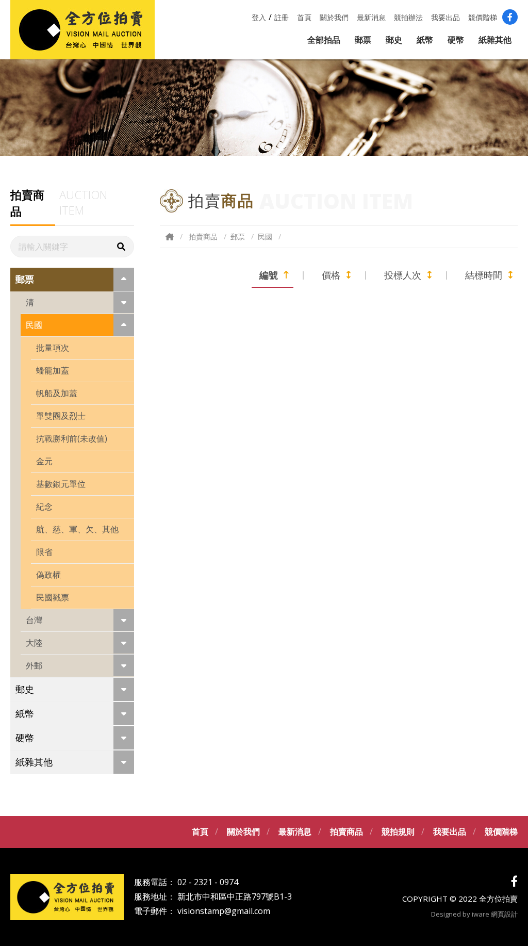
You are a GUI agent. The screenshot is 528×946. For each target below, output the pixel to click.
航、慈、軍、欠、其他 (77, 529)
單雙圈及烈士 (61, 415)
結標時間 (483, 275)
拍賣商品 (203, 236)
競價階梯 (482, 17)
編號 (268, 275)
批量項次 (52, 347)
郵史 (394, 39)
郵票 (363, 39)
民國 (34, 325)
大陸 (34, 642)
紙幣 (425, 39)
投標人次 (402, 275)
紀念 (44, 506)
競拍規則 (398, 831)
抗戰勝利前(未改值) (71, 438)
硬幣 (456, 39)
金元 (44, 461)
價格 (331, 275)
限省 (44, 552)
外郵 (34, 665)
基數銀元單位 (61, 484)
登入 (259, 17)
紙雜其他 (495, 39)
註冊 (281, 17)
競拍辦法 (408, 17)
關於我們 (334, 17)
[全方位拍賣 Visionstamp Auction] (82, 29)
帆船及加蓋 (56, 393)
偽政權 (48, 574)
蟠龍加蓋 (52, 370)
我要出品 (445, 17)
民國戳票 (52, 597)
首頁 (304, 17)
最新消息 (371, 17)
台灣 (34, 620)
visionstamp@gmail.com (223, 911)
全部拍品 (323, 39)
